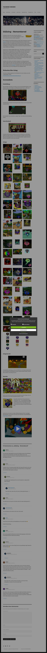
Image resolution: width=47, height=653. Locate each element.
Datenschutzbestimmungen (31, 321)
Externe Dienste (26, 324)
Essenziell (14, 324)
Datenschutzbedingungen (23, 333)
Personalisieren (23, 332)
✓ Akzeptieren (23, 327)
